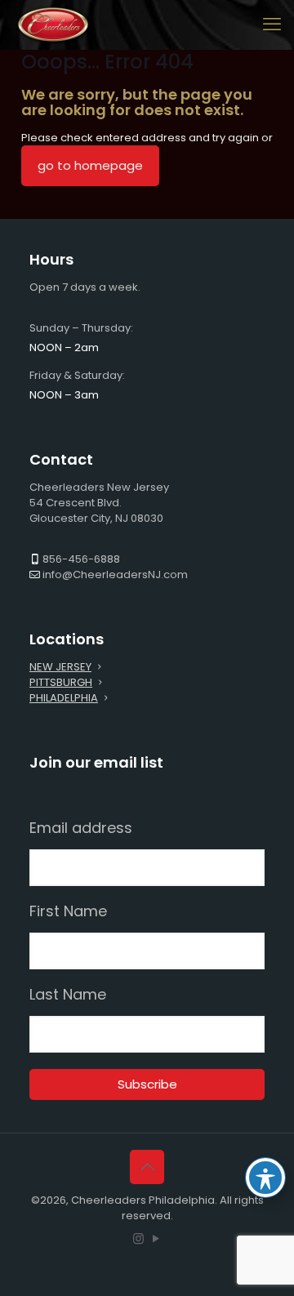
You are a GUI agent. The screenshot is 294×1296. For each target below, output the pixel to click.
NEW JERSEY (60, 667)
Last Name (67, 995)
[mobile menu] (272, 24)
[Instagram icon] (138, 1238)
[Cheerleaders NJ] (53, 24)
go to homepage (90, 165)
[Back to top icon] (147, 1167)
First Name (68, 911)
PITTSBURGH (60, 682)
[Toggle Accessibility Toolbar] (265, 1177)
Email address (80, 828)
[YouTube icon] (155, 1238)
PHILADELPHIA (63, 698)
